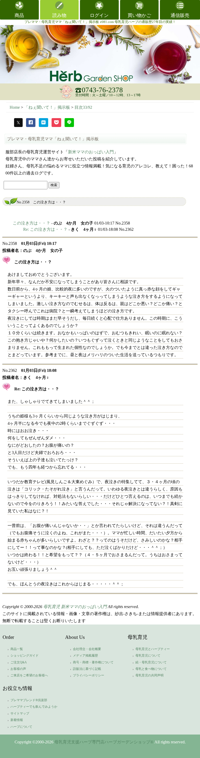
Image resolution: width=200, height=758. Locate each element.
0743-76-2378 (102, 90)
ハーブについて (21, 727)
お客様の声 (18, 669)
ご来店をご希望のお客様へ (29, 675)
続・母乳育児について (151, 662)
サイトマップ (19, 713)
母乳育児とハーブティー (152, 649)
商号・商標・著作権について (93, 662)
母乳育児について (147, 655)
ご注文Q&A (18, 662)
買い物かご (139, 15)
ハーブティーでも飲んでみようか (33, 706)
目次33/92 (83, 107)
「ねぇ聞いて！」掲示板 (47, 107)
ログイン (99, 15)
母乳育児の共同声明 (149, 675)
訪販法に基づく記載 (87, 669)
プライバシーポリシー (88, 675)
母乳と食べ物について (151, 669)
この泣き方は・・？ (31, 223)
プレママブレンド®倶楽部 (28, 700)
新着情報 (16, 720)
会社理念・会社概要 (87, 649)
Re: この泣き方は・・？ (45, 229)
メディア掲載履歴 (85, 655)
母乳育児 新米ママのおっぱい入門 (75, 606)
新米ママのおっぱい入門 (91, 152)
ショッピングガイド (24, 655)
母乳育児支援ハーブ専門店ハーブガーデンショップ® (103, 742)
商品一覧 (16, 649)
